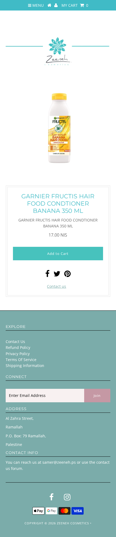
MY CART (75, 5)
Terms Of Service (21, 359)
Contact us (56, 286)
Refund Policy (18, 347)
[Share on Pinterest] (67, 275)
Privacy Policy (18, 353)
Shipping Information (25, 365)
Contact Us (15, 341)
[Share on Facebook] (47, 275)
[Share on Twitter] (56, 275)
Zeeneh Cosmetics (73, 523)
